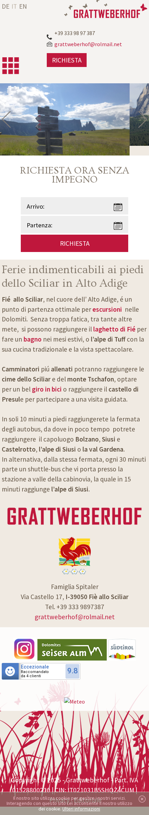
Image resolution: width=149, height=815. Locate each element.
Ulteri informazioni (81, 809)
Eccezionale (35, 666)
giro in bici (47, 389)
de (5, 6)
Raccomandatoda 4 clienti (35, 674)
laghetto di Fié (114, 329)
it (14, 6)
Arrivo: (35, 206)
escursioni (107, 309)
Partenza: (39, 225)
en (23, 6)
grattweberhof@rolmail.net (75, 617)
